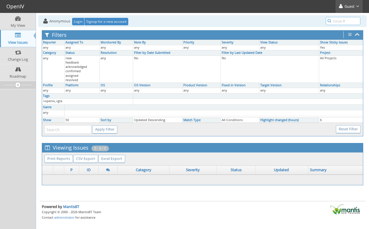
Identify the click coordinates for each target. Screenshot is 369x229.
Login (78, 21)
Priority (188, 42)
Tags (46, 96)
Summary (318, 169)
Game (47, 107)
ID (89, 169)
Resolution (109, 53)
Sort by (106, 120)
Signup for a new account (106, 21)
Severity (228, 42)
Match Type (192, 120)
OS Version (142, 85)
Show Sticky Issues (334, 42)
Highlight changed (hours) (279, 120)
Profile (48, 85)
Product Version (195, 85)
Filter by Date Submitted (152, 53)
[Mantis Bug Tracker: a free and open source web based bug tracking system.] (345, 209)
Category (49, 53)
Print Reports (58, 158)
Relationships (330, 85)
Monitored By (111, 42)
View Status (269, 42)
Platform (71, 85)
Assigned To (74, 42)
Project (325, 53)
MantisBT (71, 206)
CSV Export (85, 158)
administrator (64, 217)
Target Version (271, 85)
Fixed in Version (234, 85)
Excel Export (111, 158)
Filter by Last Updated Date (242, 53)
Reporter (49, 42)
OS (103, 85)
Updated (281, 169)
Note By (140, 42)
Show (47, 120)
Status (70, 53)
